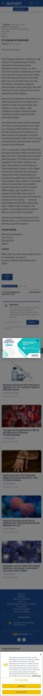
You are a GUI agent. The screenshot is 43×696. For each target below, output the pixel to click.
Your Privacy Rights (21, 680)
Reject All (21, 686)
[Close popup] (37, 340)
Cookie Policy (36, 676)
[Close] (40, 654)
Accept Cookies (21, 692)
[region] (21, 673)
